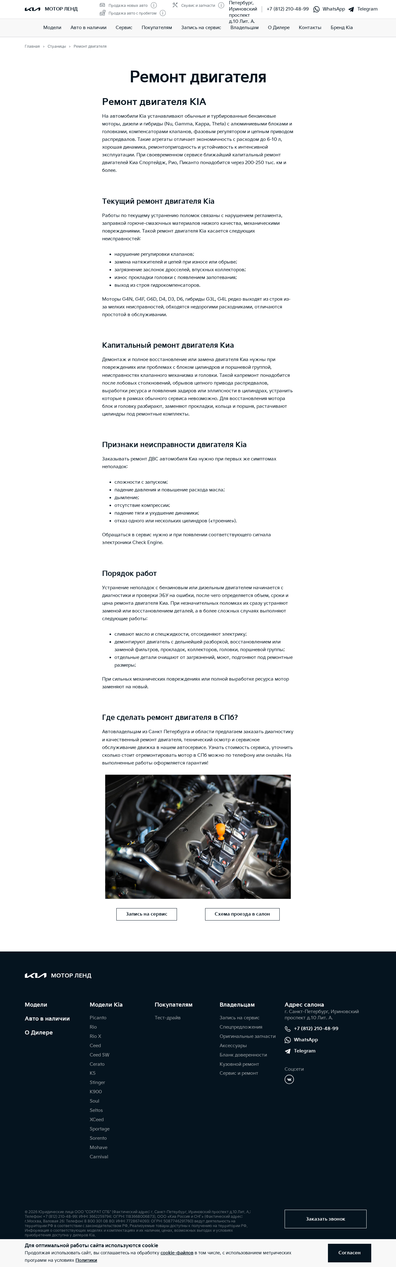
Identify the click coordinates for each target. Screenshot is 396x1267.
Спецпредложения (241, 1027)
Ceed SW (99, 1055)
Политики (86, 1260)
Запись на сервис (201, 28)
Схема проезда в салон (242, 914)
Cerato (97, 1064)
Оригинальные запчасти (248, 1036)
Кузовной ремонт (239, 1064)
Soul (94, 1101)
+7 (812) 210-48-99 (288, 9)
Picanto (98, 1018)
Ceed (95, 1046)
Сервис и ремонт (239, 1073)
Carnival (99, 1157)
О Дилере (39, 1033)
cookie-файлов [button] (177, 1253)
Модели (52, 28)
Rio (93, 1027)
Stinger (97, 1083)
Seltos (96, 1110)
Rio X (95, 1036)
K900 (96, 1092)
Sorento (98, 1138)
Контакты (310, 28)
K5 (93, 1073)
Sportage (100, 1129)
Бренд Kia (342, 28)
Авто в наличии (88, 28)
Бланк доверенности (243, 1055)
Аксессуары (233, 1046)
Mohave (98, 1148)
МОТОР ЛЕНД (61, 9)
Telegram (367, 9)
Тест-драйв (168, 1018)
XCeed (97, 1120)
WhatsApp (334, 9)
